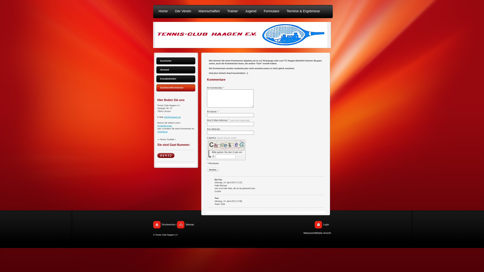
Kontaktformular (164, 126)
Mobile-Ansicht (323, 233)
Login (326, 224)
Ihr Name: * (213, 111)
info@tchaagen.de (172, 117)
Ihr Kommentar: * (215, 88)
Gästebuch (162, 132)
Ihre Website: (213, 129)
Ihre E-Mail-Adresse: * (228, 120)
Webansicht (309, 233)
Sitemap (189, 224)
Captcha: (222, 138)
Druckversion (168, 224)
